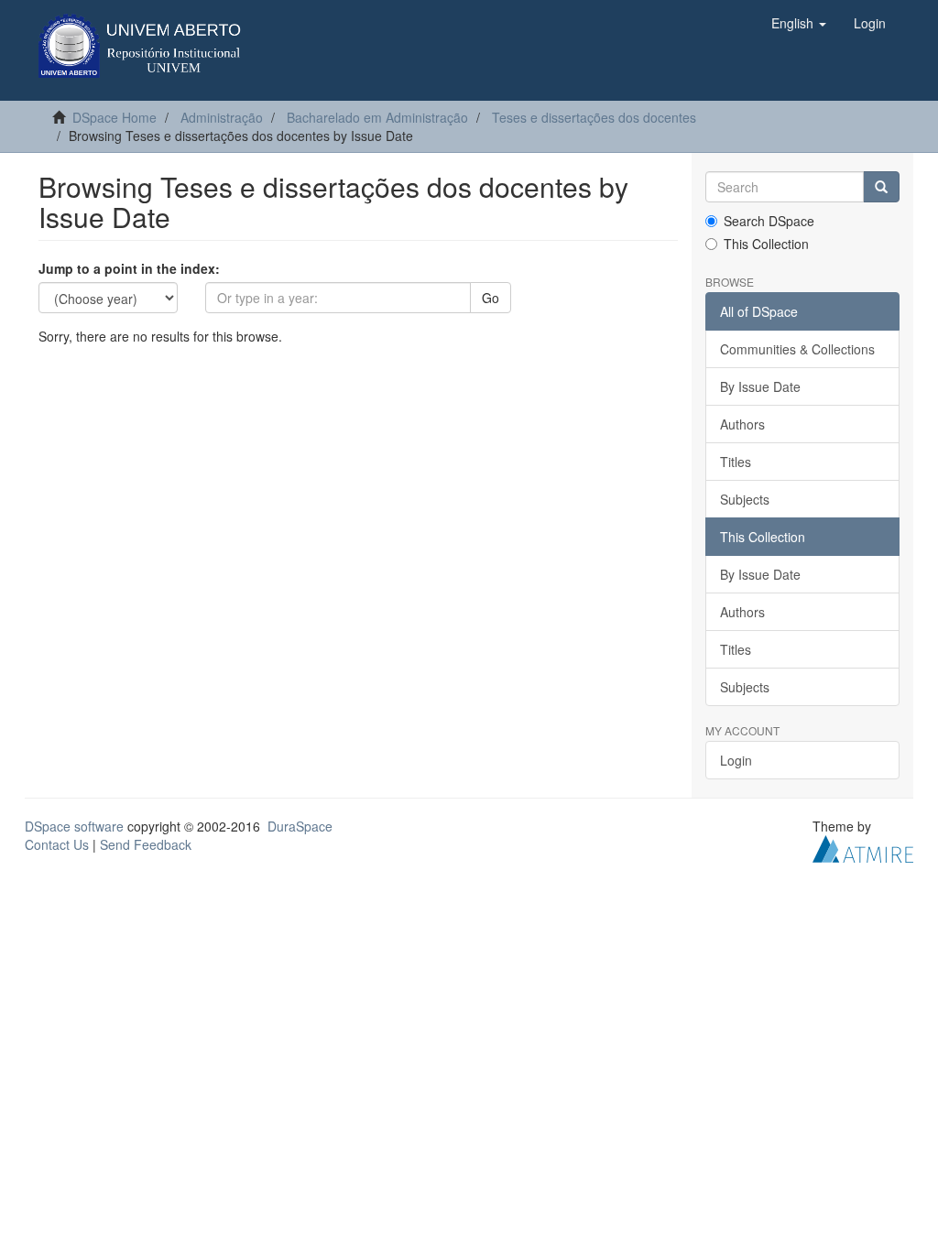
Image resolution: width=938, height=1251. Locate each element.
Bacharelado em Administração (377, 117)
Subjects (744, 499)
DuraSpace (300, 826)
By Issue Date (760, 386)
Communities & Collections (797, 349)
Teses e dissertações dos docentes (594, 117)
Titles (735, 461)
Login (736, 760)
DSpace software (74, 826)
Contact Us (57, 844)
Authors (742, 424)
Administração (221, 117)
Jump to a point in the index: (129, 268)
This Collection (766, 243)
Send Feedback (145, 844)
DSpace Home (114, 117)
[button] (799, 23)
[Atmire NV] (863, 847)
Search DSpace (769, 221)
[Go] (881, 186)
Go (490, 297)
